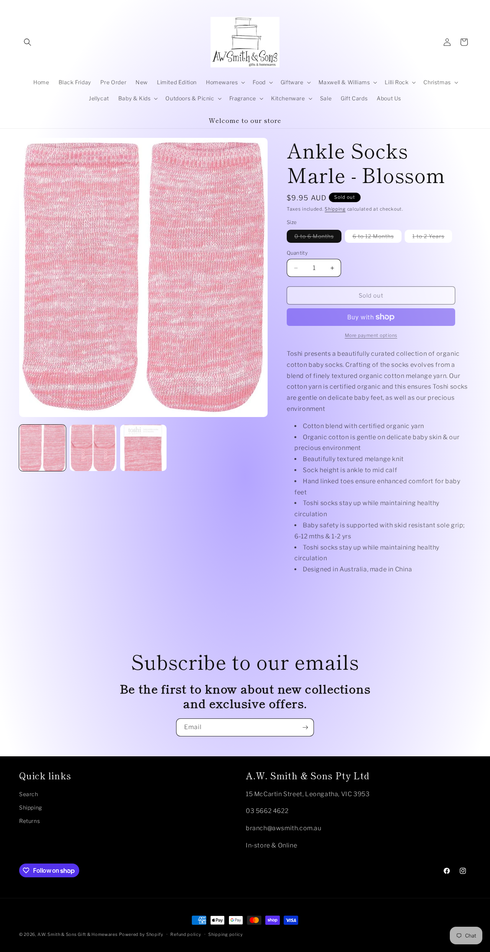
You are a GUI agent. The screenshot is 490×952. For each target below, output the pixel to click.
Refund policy (185, 934)
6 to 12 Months (377, 237)
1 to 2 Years (432, 237)
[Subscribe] (305, 727)
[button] (27, 42)
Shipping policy (225, 934)
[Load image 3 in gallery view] (143, 448)
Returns (29, 821)
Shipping (335, 209)
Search (28, 794)
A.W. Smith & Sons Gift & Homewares (78, 934)
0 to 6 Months (317, 237)
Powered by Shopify (141, 934)
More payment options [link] (371, 335)
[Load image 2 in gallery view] (93, 448)
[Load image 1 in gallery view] (42, 448)
